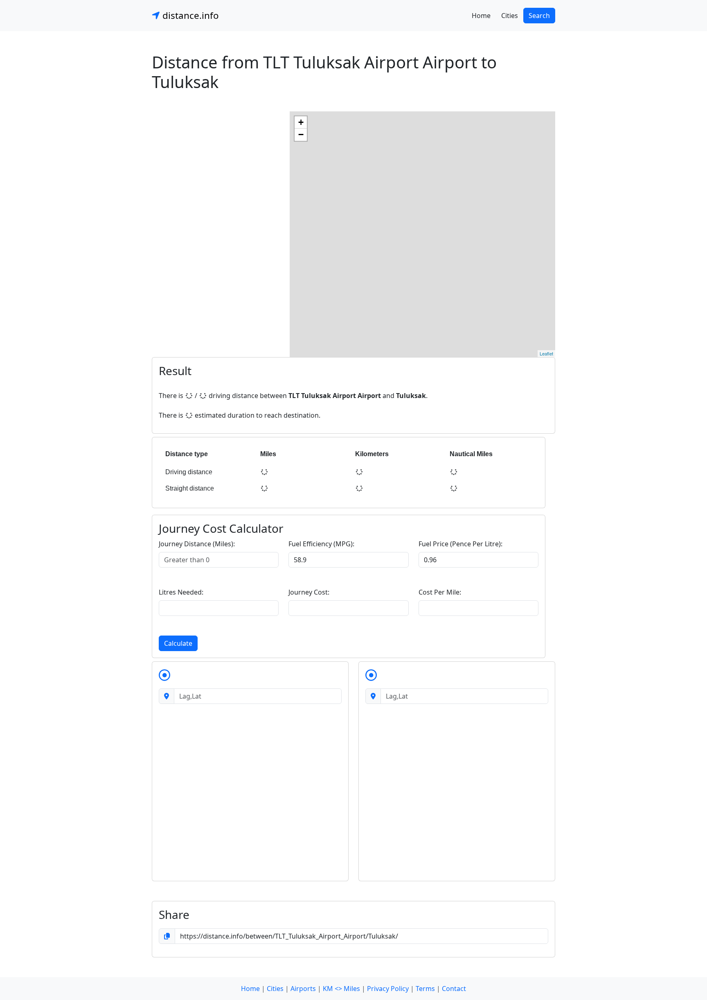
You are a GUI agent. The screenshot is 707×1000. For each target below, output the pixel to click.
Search (539, 15)
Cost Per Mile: (440, 592)
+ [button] (301, 122)
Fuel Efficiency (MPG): (321, 543)
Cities (509, 15)
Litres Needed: (181, 592)
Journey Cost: (308, 592)
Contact (454, 988)
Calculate (178, 643)
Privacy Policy (388, 988)
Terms (425, 988)
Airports (303, 988)
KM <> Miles (341, 988)
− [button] (301, 134)
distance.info (189, 15)
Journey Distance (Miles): (197, 543)
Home (481, 15)
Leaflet (546, 353)
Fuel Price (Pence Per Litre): (460, 543)
